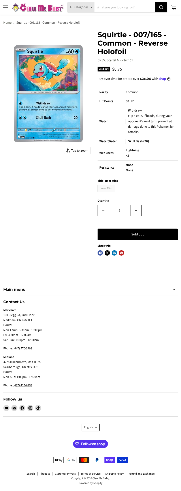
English (88, 427)
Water (103, 121)
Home (7, 23)
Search (30, 474)
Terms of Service (90, 474)
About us (45, 474)
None (129, 165)
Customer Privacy (65, 474)
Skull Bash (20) (138, 141)
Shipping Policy (114, 474)
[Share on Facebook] (100, 253)
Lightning (132, 150)
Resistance (107, 167)
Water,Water (108, 141)
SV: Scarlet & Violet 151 (117, 60)
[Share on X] (107, 253)
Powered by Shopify (90, 483)
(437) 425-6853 (22, 385)
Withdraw (135, 110)
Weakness (106, 153)
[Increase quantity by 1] (136, 210)
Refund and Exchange (141, 474)
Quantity (103, 200)
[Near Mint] (107, 193)
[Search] (161, 7)
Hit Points (106, 101)
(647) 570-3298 (22, 348)
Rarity (103, 92)
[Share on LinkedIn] (114, 253)
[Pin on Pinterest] (121, 253)
